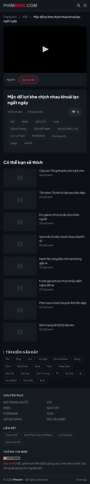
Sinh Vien (22, 366)
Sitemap (81, 479)
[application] (45, 49)
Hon (49, 366)
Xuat (37, 366)
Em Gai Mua (61, 359)
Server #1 (28, 80)
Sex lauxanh (59, 136)
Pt (57, 373)
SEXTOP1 (40, 121)
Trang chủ (10, 17)
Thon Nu (28, 380)
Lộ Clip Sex (65, 435)
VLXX (56, 121)
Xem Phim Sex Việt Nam (38, 435)
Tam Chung (43, 373)
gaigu (13, 143)
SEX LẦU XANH (56, 419)
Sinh (42, 380)
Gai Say (25, 373)
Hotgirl (43, 359)
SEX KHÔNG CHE (67, 129)
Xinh (8, 366)
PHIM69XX (38, 136)
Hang (77, 359)
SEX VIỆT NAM (42, 129)
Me (7, 359)
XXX (25, 17)
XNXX (25, 121)
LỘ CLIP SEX (17, 136)
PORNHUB (10, 413)
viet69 (28, 143)
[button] (45, 49)
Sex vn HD (12, 435)
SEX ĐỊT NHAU (18, 129)
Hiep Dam (64, 366)
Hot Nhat (11, 380)
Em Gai (10, 373)
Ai (81, 373)
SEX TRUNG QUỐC (16, 402)
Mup (18, 359)
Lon (30, 359)
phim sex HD (13, 442)
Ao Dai (69, 373)
